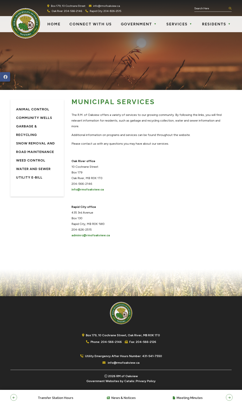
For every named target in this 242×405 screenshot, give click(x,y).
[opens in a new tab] (5, 77)
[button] (229, 8)
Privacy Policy (146, 381)
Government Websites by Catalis (110, 381)
